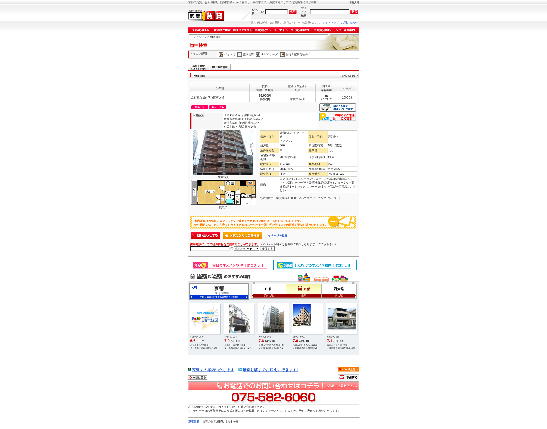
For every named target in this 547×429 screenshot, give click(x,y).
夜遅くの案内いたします (213, 370)
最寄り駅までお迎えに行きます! (270, 370)
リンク (337, 30)
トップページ (198, 36)
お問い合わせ (349, 22)
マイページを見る (276, 235)
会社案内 (349, 30)
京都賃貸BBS (322, 30)
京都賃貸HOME (202, 30)
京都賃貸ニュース (266, 30)
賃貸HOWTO (304, 30)
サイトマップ (330, 22)
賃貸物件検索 (222, 30)
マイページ (286, 30)
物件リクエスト (242, 30)
